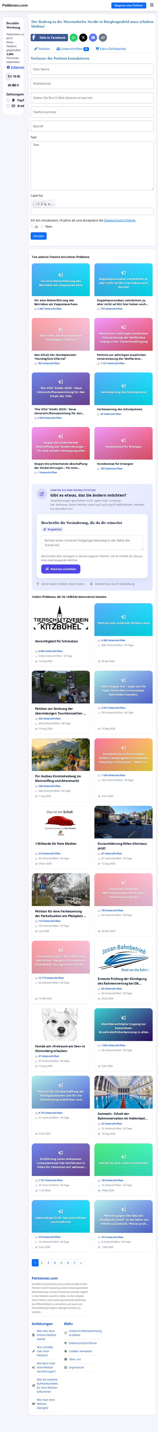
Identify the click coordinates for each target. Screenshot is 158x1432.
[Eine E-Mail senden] (93, 38)
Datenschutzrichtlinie (119, 220)
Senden (38, 236)
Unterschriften (74, 49)
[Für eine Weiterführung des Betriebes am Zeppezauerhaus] (61, 288)
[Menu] (152, 5)
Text (34, 137)
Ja (36, 226)
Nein (48, 226)
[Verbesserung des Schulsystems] (123, 395)
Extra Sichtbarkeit (112, 49)
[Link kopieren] (103, 38)
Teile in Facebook (52, 37)
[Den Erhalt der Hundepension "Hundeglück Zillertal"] (61, 343)
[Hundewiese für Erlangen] (123, 450)
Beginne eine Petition (129, 5)
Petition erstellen (63, 569)
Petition (44, 49)
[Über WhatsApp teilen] (74, 38)
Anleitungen (42, 1323)
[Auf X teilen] (83, 38)
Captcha (37, 195)
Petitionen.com (15, 5)
